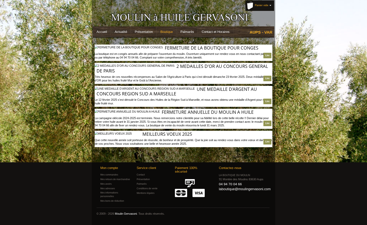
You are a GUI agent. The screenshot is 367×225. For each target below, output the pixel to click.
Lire (267, 55)
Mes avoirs (106, 184)
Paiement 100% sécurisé (186, 169)
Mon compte (109, 168)
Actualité (121, 32)
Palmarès (187, 32)
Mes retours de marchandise (115, 179)
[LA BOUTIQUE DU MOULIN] (181, 18)
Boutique (166, 32)
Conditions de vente (147, 188)
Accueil (102, 32)
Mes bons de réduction (112, 201)
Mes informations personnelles (109, 194)
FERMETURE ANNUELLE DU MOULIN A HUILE (208, 112)
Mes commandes (109, 174)
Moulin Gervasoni (126, 213)
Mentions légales (145, 193)
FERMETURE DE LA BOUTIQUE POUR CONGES (211, 48)
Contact (141, 174)
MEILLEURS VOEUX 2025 (167, 134)
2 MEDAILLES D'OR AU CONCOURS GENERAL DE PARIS (182, 68)
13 (141, 151)
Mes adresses (107, 188)
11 (132, 151)
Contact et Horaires (216, 32)
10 (127, 151)
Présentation (144, 32)
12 (136, 151)
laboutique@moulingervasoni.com (245, 189)
